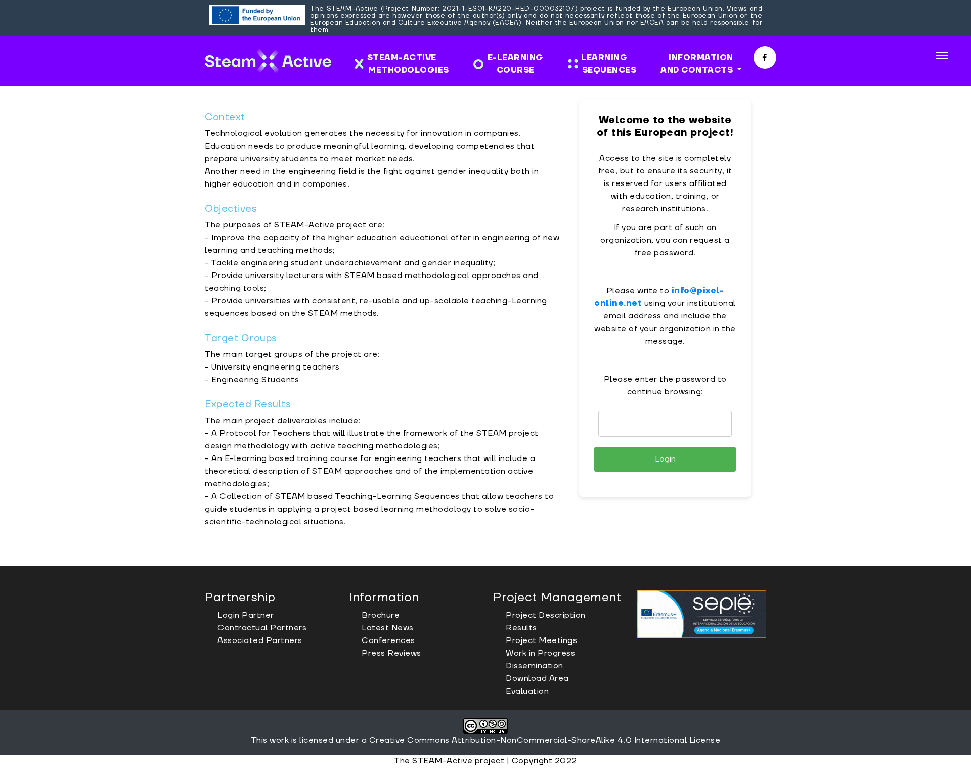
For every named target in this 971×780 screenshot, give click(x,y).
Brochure (381, 615)
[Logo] (268, 61)
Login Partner (245, 615)
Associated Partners (259, 640)
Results (521, 628)
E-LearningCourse (516, 64)
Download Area (537, 678)
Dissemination (534, 666)
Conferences (388, 640)
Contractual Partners (261, 628)
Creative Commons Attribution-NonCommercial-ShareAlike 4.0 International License (545, 740)
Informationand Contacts (697, 64)
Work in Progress (540, 653)
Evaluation (527, 691)
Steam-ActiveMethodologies (408, 64)
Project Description (546, 615)
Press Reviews (391, 653)
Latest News (388, 628)
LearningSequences (606, 64)
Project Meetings (541, 640)
